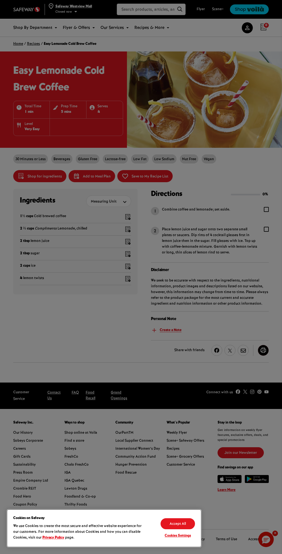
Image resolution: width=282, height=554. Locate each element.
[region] (104, 528)
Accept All (178, 524)
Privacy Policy (53, 538)
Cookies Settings (178, 536)
